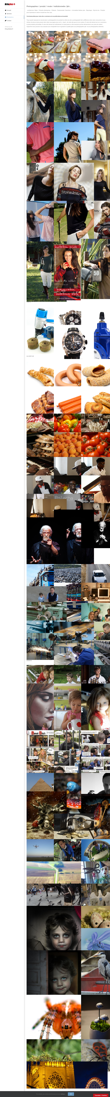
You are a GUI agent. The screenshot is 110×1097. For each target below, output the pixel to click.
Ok (71, 1094)
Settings (63, 1094)
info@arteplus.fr (9, 29)
